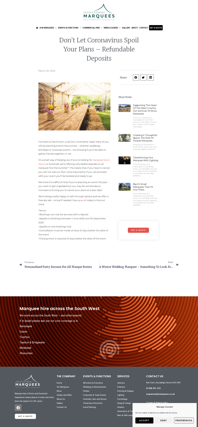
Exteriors (121, 387)
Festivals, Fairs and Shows (95, 399)
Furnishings (122, 399)
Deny (163, 420)
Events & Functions (68, 28)
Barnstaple (26, 326)
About (134, 28)
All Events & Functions (93, 383)
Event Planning (89, 407)
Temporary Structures (93, 403)
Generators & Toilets (126, 411)
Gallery (126, 28)
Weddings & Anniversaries (94, 387)
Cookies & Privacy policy (157, 402)
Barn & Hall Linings (125, 415)
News (59, 391)
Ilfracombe (26, 353)
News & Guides (111, 28)
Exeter (23, 331)
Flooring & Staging (125, 391)
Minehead (25, 347)
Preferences (184, 420)
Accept (144, 420)
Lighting (120, 395)
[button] (136, 77)
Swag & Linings (124, 403)
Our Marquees (46, 28)
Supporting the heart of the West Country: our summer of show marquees (145, 109)
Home (59, 383)
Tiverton (24, 337)
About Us (61, 399)
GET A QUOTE (156, 28)
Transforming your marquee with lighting (145, 159)
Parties (86, 391)
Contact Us (62, 407)
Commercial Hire (91, 28)
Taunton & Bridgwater (32, 342)
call (84, 200)
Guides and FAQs (64, 395)
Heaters (120, 407)
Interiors (121, 383)
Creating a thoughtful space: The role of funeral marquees (145, 138)
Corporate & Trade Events (94, 395)
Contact (143, 28)
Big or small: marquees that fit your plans (143, 187)
